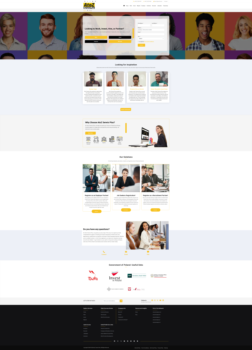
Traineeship (165, 5)
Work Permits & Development (107, 336)
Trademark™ (120, 317)
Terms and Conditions (149, 41)
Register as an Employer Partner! (96, 195)
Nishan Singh (93, 89)
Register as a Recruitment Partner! (155, 195)
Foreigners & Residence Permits (107, 331)
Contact (165, 1)
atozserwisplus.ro (156, 317)
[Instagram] (87, 1)
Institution (149, 5)
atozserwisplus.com (157, 312)
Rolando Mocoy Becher (137, 89)
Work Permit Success (105, 317)
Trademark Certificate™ (123, 319)
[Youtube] (92, 1)
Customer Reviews (105, 312)
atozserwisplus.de (156, 314)
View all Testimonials (125, 109)
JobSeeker (85, 333)
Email (139, 32)
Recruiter (154, 5)
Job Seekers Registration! (126, 195)
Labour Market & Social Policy (107, 333)
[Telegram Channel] (137, 341)
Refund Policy (137, 347)
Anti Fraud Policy (153, 347)
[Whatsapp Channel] (131, 341)
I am (139, 36)
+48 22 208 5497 (138, 1)
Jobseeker (159, 5)
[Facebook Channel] (134, 341)
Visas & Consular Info (105, 328)
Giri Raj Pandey (115, 89)
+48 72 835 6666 (147, 1)
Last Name (154, 23)
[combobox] (140, 30)
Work (131, 5)
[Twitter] (90, 1)
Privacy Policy (160, 347)
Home (84, 10)
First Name (140, 23)
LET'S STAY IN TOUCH (89, 300)
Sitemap (166, 347)
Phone (139, 27)
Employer (143, 5)
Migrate (138, 5)
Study (127, 5)
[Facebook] (84, 1)
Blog (136, 314)
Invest (134, 5)
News (136, 312)
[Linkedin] (95, 1)
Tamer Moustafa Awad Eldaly (159, 89)
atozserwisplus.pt (156, 319)
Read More (90, 133)
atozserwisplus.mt (156, 322)
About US (120, 312)
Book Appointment (158, 1)
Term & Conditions (145, 347)
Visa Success (103, 314)
